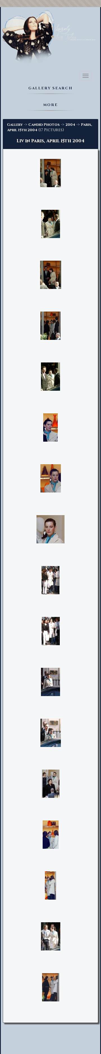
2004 (70, 124)
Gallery (15, 124)
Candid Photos (44, 124)
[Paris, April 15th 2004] (50, 428)
